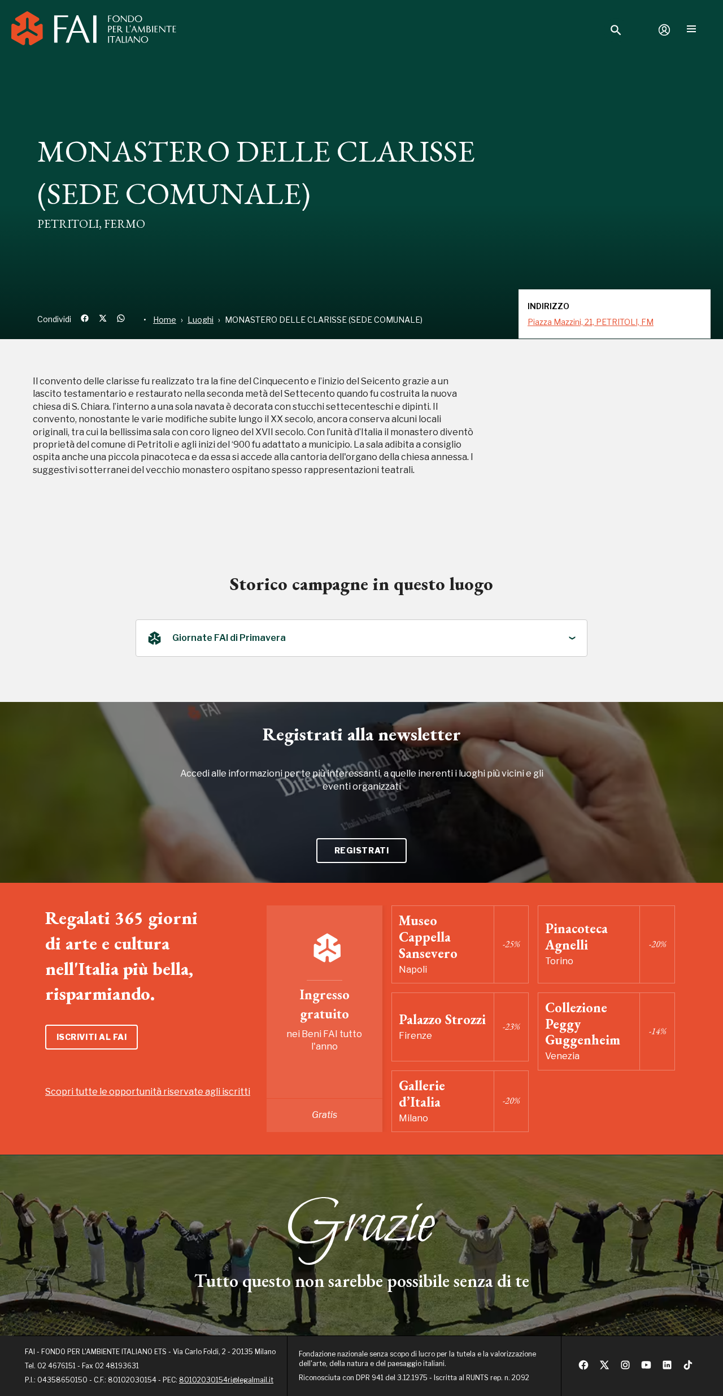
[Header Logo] (93, 30)
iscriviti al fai (91, 1037)
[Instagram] (625, 1368)
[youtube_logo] (646, 1368)
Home (164, 319)
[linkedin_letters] (667, 1368)
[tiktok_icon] (688, 1368)
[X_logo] (604, 1368)
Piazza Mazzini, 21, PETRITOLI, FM (591, 322)
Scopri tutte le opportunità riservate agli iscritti (147, 1091)
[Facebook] (583, 1368)
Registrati (361, 850)
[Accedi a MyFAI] (664, 30)
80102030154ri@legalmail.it (226, 1380)
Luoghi (201, 319)
